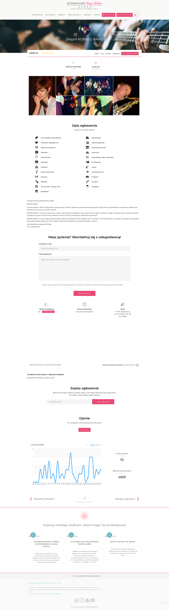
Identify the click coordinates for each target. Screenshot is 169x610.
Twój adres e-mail (45, 244)
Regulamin (46, 583)
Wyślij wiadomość (84, 293)
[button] (136, 15)
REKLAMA (87, 15)
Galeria (96, 54)
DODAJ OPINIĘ (108, 15)
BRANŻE (61, 15)
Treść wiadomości (45, 254)
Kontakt (108, 54)
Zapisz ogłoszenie (103, 402)
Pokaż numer (48, 312)
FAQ (59, 583)
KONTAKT (97, 15)
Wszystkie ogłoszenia (44, 499)
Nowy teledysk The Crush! (122, 542)
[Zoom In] (86, 445)
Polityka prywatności (35, 583)
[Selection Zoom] (92, 445)
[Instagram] (81, 600)
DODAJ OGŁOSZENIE (125, 15)
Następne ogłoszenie (125, 499)
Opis (102, 54)
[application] (66, 466)
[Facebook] (76, 600)
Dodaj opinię (84, 430)
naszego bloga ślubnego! (54, 593)
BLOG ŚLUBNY (50, 15)
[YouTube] (87, 600)
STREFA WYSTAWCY (74, 15)
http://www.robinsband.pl (84, 312)
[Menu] (100, 445)
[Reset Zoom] (97, 445)
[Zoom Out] (89, 445)
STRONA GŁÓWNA (37, 15)
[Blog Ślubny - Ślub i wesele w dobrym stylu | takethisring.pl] (92, 600)
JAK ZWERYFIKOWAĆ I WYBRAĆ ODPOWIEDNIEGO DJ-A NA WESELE (46, 544)
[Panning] (94, 445)
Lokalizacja (116, 54)
